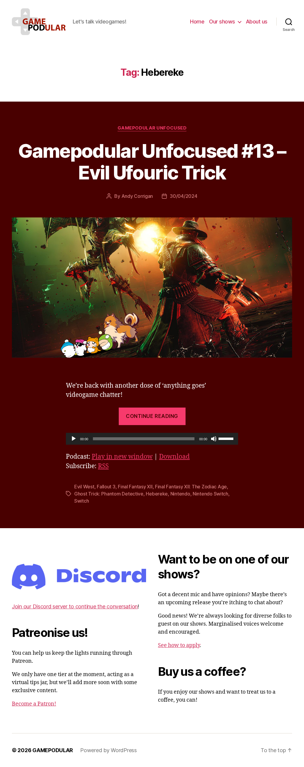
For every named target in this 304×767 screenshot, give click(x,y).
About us (256, 21)
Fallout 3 (106, 487)
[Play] (74, 439)
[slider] (226, 438)
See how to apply (179, 645)
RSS (103, 466)
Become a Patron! (34, 703)
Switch (81, 501)
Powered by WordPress (108, 750)
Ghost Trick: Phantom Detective (108, 494)
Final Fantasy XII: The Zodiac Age (191, 487)
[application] (152, 439)
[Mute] (214, 439)
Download (174, 457)
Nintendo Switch (210, 494)
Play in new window (122, 457)
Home (197, 21)
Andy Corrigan (137, 196)
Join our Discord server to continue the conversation (75, 606)
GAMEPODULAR (52, 750)
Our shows (222, 21)
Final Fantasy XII (135, 487)
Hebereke (157, 494)
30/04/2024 (183, 196)
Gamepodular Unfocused (152, 128)
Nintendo (180, 494)
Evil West (84, 487)
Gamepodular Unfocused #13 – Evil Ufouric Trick (152, 161)
